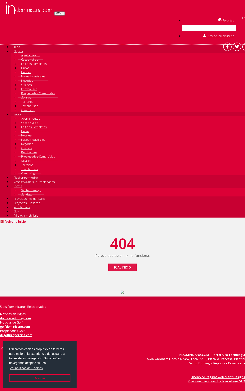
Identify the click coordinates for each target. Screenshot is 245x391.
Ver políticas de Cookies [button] (26, 368)
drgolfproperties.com (16, 335)
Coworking (28, 110)
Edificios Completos (34, 64)
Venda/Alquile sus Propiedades (34, 182)
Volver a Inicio (15, 221)
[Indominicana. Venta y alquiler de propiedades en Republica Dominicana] (30, 13)
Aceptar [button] (40, 378)
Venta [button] (17, 114)
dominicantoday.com (15, 318)
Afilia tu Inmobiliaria (26, 215)
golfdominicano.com (15, 326)
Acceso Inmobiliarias (221, 36)
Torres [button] (18, 186)
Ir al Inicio (122, 267)
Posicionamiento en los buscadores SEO (216, 381)
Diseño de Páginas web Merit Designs (218, 377)
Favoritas (228, 20)
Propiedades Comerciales (38, 93)
